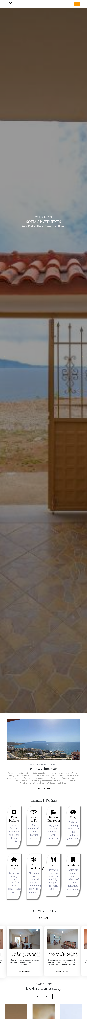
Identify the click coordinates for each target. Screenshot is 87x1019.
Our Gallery (43, 997)
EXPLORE (44, 918)
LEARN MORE (43, 789)
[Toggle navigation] (77, 4)
